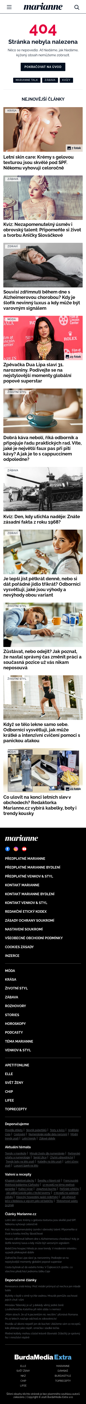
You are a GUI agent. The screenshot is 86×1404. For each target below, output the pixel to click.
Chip (9, 1092)
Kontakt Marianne (22, 885)
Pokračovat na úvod (43, 67)
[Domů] (43, 6)
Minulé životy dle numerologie (47, 1153)
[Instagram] (15, 848)
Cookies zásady (19, 947)
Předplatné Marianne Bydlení (32, 867)
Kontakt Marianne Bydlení (29, 894)
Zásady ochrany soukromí (29, 921)
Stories (12, 1015)
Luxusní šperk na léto (26, 1165)
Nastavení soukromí (24, 929)
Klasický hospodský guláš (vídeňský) (37, 1197)
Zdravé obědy (47, 1138)
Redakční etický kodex (26, 912)
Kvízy (66, 80)
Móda (10, 971)
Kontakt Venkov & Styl (26, 903)
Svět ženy (14, 1083)
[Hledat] (77, 6)
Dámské (63, 1370)
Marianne (63, 1366)
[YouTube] (24, 848)
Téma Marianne (19, 1041)
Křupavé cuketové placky (19, 1180)
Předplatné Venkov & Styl (29, 876)
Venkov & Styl (18, 1050)
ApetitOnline (17, 1065)
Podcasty (14, 1032)
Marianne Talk (27, 80)
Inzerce (12, 956)
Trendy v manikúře (15, 1153)
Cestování (19, 1134)
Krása (10, 980)
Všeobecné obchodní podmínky (34, 938)
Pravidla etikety (14, 1130)
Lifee (9, 1100)
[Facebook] (7, 848)
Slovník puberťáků (36, 1130)
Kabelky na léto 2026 (50, 1161)
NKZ (23, 1375)
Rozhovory (15, 1006)
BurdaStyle (63, 1375)
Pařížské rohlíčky (69, 1188)
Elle (9, 1074)
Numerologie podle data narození (48, 1134)
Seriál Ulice (40, 1157)
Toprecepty (16, 1109)
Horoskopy (15, 1024)
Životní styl (16, 988)
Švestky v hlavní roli (49, 1180)
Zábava (50, 80)
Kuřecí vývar (25, 1188)
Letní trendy (29, 1138)
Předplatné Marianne (25, 859)
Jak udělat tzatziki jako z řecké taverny (28, 1192)
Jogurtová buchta (46, 1188)
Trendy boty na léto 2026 (20, 1161)
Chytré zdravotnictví (61, 1157)
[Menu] (9, 7)
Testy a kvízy (57, 1130)
